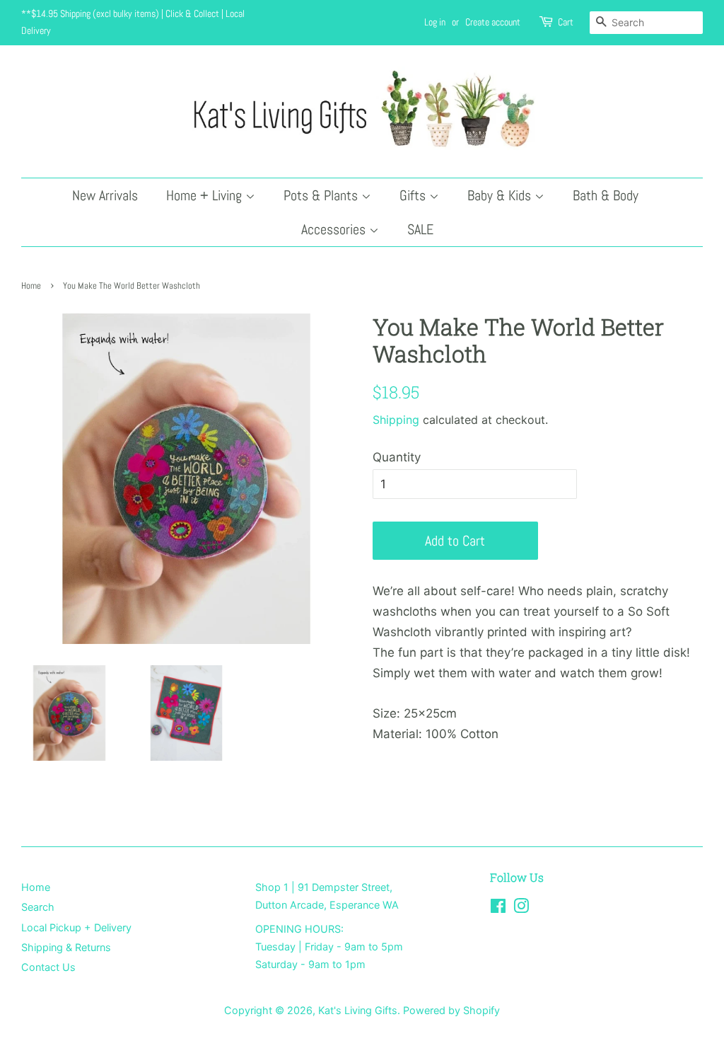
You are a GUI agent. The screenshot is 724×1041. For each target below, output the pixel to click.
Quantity (397, 457)
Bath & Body (605, 195)
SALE (420, 229)
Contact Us (48, 967)
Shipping (396, 420)
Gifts (414, 195)
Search (37, 907)
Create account (492, 22)
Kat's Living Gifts (357, 1010)
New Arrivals (105, 195)
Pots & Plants (322, 195)
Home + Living (205, 195)
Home (31, 286)
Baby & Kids (501, 195)
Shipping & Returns (66, 947)
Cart (565, 22)
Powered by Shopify (451, 1010)
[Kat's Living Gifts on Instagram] (521, 908)
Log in (434, 22)
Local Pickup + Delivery (76, 927)
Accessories (335, 229)
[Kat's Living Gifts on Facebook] (498, 908)
